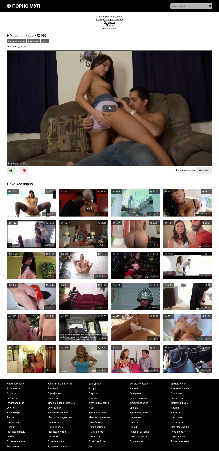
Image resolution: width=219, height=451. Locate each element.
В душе (134, 388)
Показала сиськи (57, 431)
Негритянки (177, 422)
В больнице (13, 388)
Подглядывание (180, 427)
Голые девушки (138, 398)
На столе (135, 422)
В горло (93, 388)
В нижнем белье (180, 388)
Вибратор (12, 398)
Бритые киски (178, 383)
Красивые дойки (139, 412)
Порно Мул (25, 6)
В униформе (54, 393)
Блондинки (95, 383)
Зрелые (134, 407)
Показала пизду (16, 431)
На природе (54, 422)
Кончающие (13, 412)
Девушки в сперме (99, 402)
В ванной (53, 388)
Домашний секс (180, 402)
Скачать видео (193, 170)
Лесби (10, 417)
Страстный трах (97, 441)
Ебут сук (11, 407)
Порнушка (109, 22)
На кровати (177, 417)
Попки (109, 25)
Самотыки (53, 436)
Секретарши (95, 436)
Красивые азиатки (58, 412)
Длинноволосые (139, 402)
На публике (95, 422)
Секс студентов (138, 436)
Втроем (93, 398)
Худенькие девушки (59, 446)
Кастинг (175, 407)
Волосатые (54, 398)
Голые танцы (178, 398)
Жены (92, 407)
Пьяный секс (96, 431)
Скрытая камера (16, 441)
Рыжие (10, 436)
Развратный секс (139, 431)
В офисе (11, 393)
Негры (10, 427)
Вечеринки (136, 393)
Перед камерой (97, 427)
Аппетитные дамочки (60, 383)
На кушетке (13, 422)
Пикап (133, 427)
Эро (91, 446)
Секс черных (178, 436)
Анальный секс (15, 383)
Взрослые (176, 393)
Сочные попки (56, 441)
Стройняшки (136, 441)
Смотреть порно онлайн (109, 19)
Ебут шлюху (54, 407)
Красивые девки (98, 412)
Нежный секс (55, 427)
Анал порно (109, 28)
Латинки (175, 412)
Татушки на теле (180, 441)
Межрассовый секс (99, 417)
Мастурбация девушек (60, 417)
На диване (135, 417)
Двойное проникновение (62, 402)
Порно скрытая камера (109, 16)
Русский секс (178, 431)
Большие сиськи (139, 383)
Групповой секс (15, 402)
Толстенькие (14, 446)
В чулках (93, 393)
